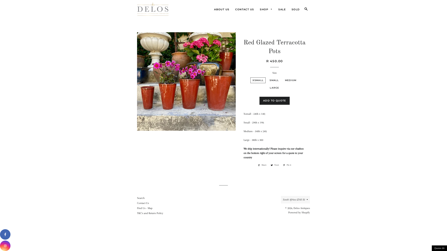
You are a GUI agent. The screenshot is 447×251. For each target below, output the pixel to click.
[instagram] (5, 246)
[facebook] (5, 234)
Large (274, 87)
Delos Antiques (302, 208)
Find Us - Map (144, 208)
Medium (290, 80)
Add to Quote (274, 100)
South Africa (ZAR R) (294, 199)
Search (141, 198)
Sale (282, 9)
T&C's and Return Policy (150, 213)
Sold (296, 9)
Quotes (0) (439, 248)
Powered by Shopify (299, 212)
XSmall (257, 80)
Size (274, 72)
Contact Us (244, 9)
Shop (264, 9)
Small (274, 80)
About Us (221, 9)
